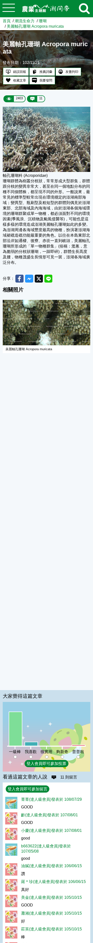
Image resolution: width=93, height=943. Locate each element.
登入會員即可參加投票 (46, 763)
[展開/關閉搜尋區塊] (84, 8)
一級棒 (15, 751)
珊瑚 (43, 21)
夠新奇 (62, 751)
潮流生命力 (24, 21)
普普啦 (78, 751)
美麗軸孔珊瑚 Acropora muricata (35, 26)
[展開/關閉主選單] (8, 8)
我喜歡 (31, 751)
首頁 (7, 21)
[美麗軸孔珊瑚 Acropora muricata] (46, 170)
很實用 (46, 751)
